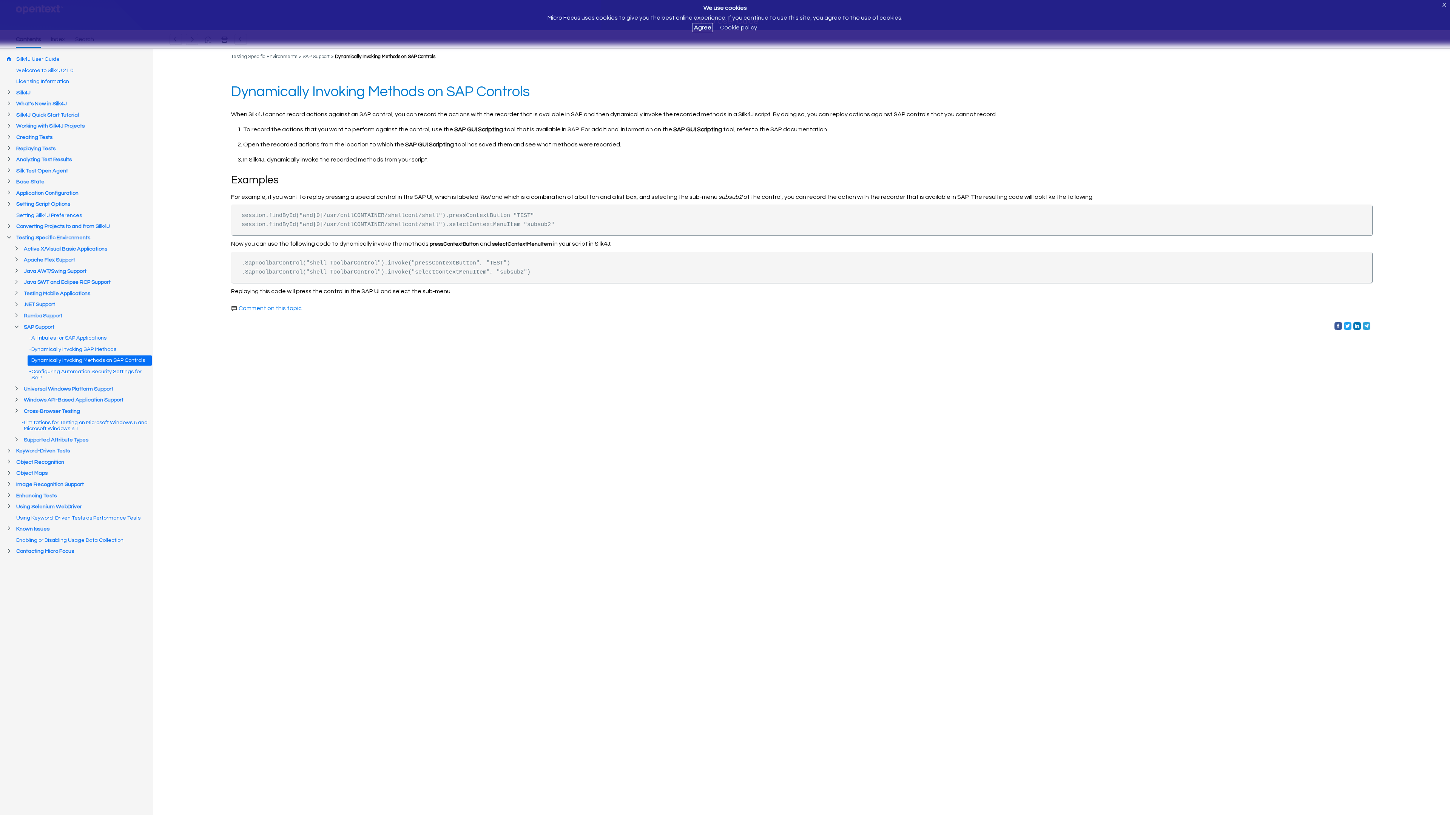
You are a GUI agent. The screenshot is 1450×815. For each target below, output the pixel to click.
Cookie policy (738, 28)
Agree (702, 28)
